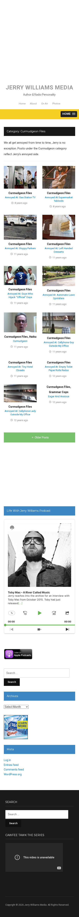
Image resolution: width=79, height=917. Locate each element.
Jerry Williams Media (39, 87)
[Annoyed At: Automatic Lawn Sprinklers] (58, 276)
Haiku (32, 336)
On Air (44, 103)
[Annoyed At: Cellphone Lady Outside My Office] (20, 393)
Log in (7, 760)
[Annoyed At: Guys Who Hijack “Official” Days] (20, 275)
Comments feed (14, 769)
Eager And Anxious (58, 396)
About (33, 103)
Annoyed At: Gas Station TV (20, 197)
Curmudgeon (20, 341)
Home (22, 103)
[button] (69, 114)
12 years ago (59, 376)
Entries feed (11, 764)
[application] (39, 572)
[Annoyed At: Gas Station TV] (20, 177)
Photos (56, 103)
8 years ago (21, 203)
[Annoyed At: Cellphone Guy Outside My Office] (58, 322)
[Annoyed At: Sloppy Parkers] (20, 227)
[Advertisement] (39, 39)
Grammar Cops (58, 392)
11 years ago (21, 254)
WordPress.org (13, 774)
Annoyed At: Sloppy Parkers (20, 248)
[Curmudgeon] (20, 322)
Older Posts (42, 437)
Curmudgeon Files (20, 193)
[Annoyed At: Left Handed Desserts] (58, 227)
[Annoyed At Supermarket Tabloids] (58, 177)
